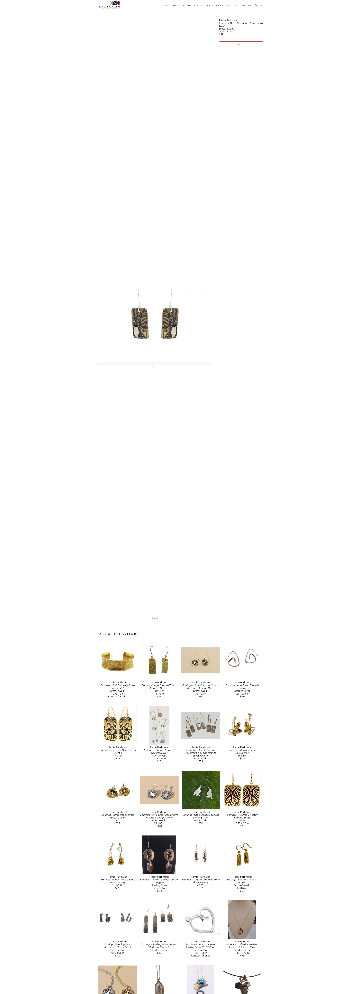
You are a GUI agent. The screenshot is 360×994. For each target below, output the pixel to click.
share (155, 618)
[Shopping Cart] (261, 5)
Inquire (241, 44)
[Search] (256, 5)
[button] (178, 5)
